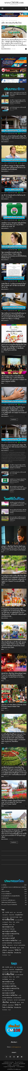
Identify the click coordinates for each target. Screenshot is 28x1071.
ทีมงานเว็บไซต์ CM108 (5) (6, 48)
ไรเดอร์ (9, 955)
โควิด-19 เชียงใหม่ (7, 952)
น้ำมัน (14, 922)
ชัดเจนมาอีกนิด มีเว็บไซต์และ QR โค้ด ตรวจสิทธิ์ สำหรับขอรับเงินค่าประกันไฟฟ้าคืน (18, 511)
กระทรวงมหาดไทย (5, 917)
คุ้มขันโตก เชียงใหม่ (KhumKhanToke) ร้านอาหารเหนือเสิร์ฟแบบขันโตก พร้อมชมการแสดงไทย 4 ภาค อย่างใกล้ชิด (13, 676)
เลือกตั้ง (22, 947)
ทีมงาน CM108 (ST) (5, 141)
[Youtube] (21, 1056)
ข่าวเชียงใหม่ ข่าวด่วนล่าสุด (9, 1062)
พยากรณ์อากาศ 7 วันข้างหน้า (8, 929)
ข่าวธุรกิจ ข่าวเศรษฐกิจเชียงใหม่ (9, 1066)
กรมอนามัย (11, 914)
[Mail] (14, 1056)
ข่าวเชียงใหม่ (8, 919)
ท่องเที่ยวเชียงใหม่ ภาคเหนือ (7, 1063)
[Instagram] (10, 1056)
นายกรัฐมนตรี (5, 922)
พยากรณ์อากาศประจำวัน (10, 933)
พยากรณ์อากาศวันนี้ (8, 938)
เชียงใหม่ (5, 947)
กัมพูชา (20, 917)
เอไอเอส (4, 950)
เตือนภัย (18, 947)
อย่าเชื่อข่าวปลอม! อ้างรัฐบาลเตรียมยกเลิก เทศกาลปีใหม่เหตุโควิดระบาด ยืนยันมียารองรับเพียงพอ (18, 101)
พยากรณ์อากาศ (7, 927)
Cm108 (7, 912)
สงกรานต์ (15, 945)
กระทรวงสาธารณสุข (14, 917)
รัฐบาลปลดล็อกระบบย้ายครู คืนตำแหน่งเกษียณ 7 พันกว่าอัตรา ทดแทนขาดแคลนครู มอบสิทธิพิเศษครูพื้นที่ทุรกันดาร (13, 255)
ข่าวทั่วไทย (9, 1065)
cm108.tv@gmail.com (16, 1047)
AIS (3, 912)
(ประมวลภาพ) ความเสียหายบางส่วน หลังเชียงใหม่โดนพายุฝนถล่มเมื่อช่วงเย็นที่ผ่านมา (18, 518)
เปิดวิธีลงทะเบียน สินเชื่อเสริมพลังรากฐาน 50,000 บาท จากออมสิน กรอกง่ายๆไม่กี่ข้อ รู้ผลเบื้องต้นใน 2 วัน (18, 504)
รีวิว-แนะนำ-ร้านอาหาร (19, 1062)
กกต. (15, 912)
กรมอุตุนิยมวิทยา (19, 915)
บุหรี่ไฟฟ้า (17, 922)
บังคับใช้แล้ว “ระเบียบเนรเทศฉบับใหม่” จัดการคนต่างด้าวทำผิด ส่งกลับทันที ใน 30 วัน (13, 285)
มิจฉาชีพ (4, 945)
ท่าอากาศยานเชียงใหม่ (19, 919)
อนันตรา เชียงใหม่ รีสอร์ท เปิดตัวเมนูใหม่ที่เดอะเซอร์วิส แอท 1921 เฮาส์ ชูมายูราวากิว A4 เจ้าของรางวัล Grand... (13, 548)
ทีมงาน (2, 351)
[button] (2, 8)
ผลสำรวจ (10, 924)
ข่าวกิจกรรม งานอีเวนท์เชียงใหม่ (19, 1063)
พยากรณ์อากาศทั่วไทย (9, 931)
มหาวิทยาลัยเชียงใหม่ (7, 943)
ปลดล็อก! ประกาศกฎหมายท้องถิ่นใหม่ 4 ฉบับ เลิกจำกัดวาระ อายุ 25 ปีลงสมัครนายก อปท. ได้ (13, 224)
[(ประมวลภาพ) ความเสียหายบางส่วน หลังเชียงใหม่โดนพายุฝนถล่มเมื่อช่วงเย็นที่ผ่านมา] (5, 518)
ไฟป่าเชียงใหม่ (4, 955)
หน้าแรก (3, 20)
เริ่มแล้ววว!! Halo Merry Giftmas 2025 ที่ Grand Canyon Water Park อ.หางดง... (13, 706)
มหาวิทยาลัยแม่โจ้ (17, 943)
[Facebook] (6, 1056)
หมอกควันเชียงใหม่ (21, 945)
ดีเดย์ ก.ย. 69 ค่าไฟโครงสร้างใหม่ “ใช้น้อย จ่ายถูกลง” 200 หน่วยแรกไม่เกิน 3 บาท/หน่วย (18, 94)
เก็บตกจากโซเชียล (16, 1065)
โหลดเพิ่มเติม (13, 419)
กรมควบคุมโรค (5, 914)
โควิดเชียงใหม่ (17, 952)
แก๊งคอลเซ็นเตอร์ (11, 950)
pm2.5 (11, 912)
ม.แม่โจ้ (19, 940)
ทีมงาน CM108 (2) (4, 618)
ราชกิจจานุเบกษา (10, 945)
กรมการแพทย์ (19, 912)
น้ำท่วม (10, 922)
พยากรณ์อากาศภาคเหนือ (7, 936)
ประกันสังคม (5, 924)
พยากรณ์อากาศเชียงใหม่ (9, 940)
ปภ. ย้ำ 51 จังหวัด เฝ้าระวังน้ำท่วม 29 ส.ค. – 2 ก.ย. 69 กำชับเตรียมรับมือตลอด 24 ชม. (12, 857)
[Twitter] (17, 1056)
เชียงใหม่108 (13, 947)
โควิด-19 (18, 950)
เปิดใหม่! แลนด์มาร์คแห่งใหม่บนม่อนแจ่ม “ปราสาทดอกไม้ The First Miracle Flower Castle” (13, 802)
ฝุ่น (13, 924)
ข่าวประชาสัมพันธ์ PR (20, 1066)
